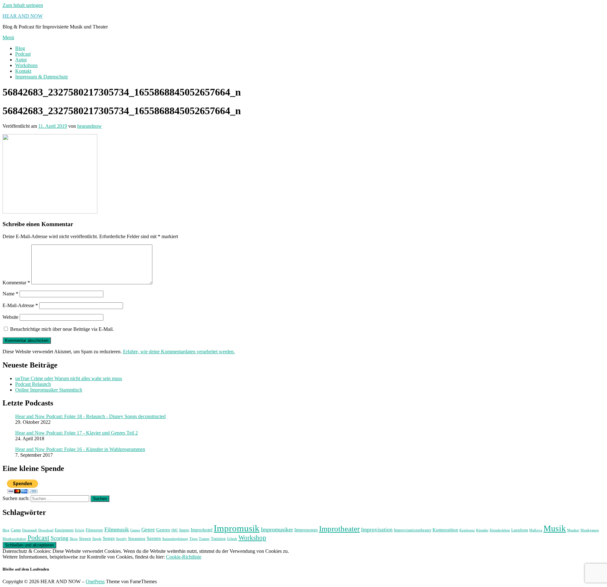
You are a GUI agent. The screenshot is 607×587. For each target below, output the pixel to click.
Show (74, 539)
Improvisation (377, 530)
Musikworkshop (14, 539)
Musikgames (589, 530)
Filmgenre (94, 530)
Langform (519, 530)
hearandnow (89, 126)
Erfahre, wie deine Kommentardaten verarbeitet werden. (179, 351)
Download (45, 530)
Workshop (252, 537)
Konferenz (467, 530)
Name (10, 293)
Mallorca (535, 530)
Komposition (445, 529)
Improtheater (339, 528)
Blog (20, 48)
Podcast (23, 54)
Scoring (59, 538)
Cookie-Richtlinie (183, 556)
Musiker (573, 530)
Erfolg (79, 530)
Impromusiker (277, 529)
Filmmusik (116, 529)
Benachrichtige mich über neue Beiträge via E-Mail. (62, 329)
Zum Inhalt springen (23, 5)
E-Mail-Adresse (20, 305)
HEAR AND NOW (23, 16)
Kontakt (23, 71)
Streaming (136, 538)
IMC (174, 530)
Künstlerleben (500, 530)
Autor (21, 59)
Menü (8, 37)
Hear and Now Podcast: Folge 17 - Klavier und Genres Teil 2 (76, 433)
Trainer (204, 539)
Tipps (193, 539)
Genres (163, 529)
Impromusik (237, 528)
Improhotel (201, 529)
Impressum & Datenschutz (41, 76)
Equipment (64, 530)
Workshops (26, 65)
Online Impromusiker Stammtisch (48, 389)
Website (10, 317)
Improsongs (306, 529)
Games (135, 530)
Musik (554, 528)
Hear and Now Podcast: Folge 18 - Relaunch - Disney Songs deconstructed (90, 416)
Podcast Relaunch (33, 384)
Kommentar (16, 282)
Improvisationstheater (412, 530)
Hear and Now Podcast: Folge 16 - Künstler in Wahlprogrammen (80, 449)
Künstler (482, 530)
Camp (16, 530)
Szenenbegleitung (175, 539)
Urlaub (232, 539)
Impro (184, 530)
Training (218, 538)
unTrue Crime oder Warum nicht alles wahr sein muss (68, 378)
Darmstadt (29, 530)
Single (96, 539)
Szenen (154, 538)
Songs (109, 538)
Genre (148, 530)
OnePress (95, 581)
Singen (85, 538)
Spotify (121, 539)
